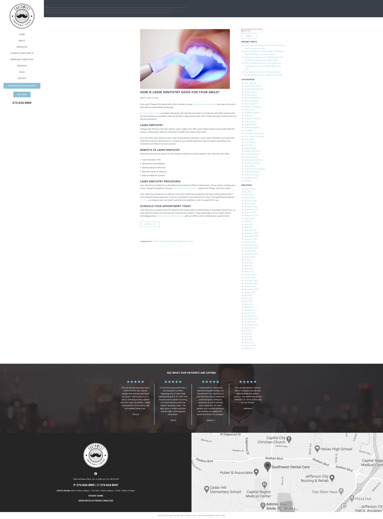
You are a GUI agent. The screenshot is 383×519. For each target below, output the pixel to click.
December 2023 (251, 245)
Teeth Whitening (251, 172)
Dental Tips (249, 109)
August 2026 (249, 189)
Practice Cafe (220, 515)
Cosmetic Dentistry (20, 53)
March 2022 (249, 307)
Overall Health (250, 148)
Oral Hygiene (249, 142)
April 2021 (248, 339)
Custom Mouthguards (253, 89)
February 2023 (250, 274)
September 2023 (251, 254)
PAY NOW (21, 94)
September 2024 (251, 236)
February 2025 (250, 230)
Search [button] (249, 36)
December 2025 (251, 206)
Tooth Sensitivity (251, 175)
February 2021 (250, 345)
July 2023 (248, 260)
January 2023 (249, 277)
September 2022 (251, 289)
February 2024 (250, 239)
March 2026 (249, 197)
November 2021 (251, 319)
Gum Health (249, 121)
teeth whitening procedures (185, 188)
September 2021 (251, 325)
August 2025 (249, 218)
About (22, 40)
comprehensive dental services (170, 216)
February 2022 (250, 310)
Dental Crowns (250, 92)
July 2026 (248, 192)
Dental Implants (251, 101)
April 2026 (248, 194)
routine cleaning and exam (204, 104)
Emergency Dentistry (22, 59)
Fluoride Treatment (252, 118)
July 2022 (248, 295)
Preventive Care (251, 157)
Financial (22, 65)
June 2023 (248, 262)
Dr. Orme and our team (150, 113)
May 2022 (248, 301)
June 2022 (248, 298)
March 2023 (249, 271)
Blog (22, 72)
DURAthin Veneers (252, 112)
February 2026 (250, 200)
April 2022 (248, 304)
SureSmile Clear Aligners (254, 169)
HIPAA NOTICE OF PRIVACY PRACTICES (95, 500)
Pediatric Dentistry (252, 151)
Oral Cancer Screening (253, 133)
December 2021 (251, 316)
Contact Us (149, 224)
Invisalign (248, 130)
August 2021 (249, 328)
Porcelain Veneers (252, 154)
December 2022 (251, 280)
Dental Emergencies (253, 98)
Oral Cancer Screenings (254, 136)
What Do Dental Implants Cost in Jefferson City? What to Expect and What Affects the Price (262, 66)
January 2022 (249, 313)
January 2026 (249, 203)
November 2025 (251, 209)
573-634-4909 (21, 103)
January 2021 (249, 348)
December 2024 (251, 233)
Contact (22, 78)
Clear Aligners (250, 83)
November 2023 (251, 248)
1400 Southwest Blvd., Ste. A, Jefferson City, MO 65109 (96, 479)
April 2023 (248, 268)
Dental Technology (175, 241)
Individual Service (251, 127)
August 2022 (249, 292)
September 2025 (251, 215)
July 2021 (248, 331)
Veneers (247, 180)
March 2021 (249, 342)
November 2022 (251, 283)
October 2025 (250, 212)
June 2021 (248, 334)
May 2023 (248, 265)
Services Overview (252, 163)
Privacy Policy (190, 515)
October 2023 (250, 251)
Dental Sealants (251, 104)
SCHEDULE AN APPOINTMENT (22, 85)
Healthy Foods (250, 124)
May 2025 (248, 227)
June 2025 (248, 224)
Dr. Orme (144, 200)
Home (22, 34)
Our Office (248, 145)
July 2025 (248, 221)
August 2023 (249, 257)
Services (21, 47)
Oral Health (188, 241)
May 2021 (248, 336)
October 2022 (250, 286)
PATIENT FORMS (95, 495)
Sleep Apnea (249, 166)
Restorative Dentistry (253, 160)
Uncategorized (250, 178)
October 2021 (250, 322)
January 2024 (249, 242)
